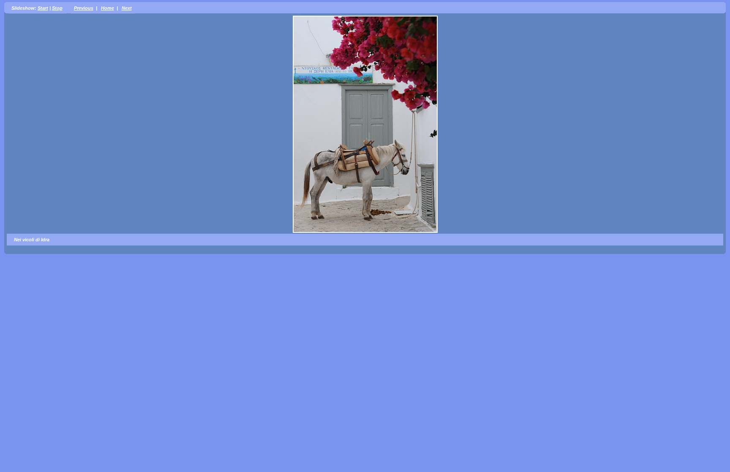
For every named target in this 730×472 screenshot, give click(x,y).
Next (127, 8)
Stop (57, 8)
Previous (83, 8)
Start (43, 8)
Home (107, 8)
